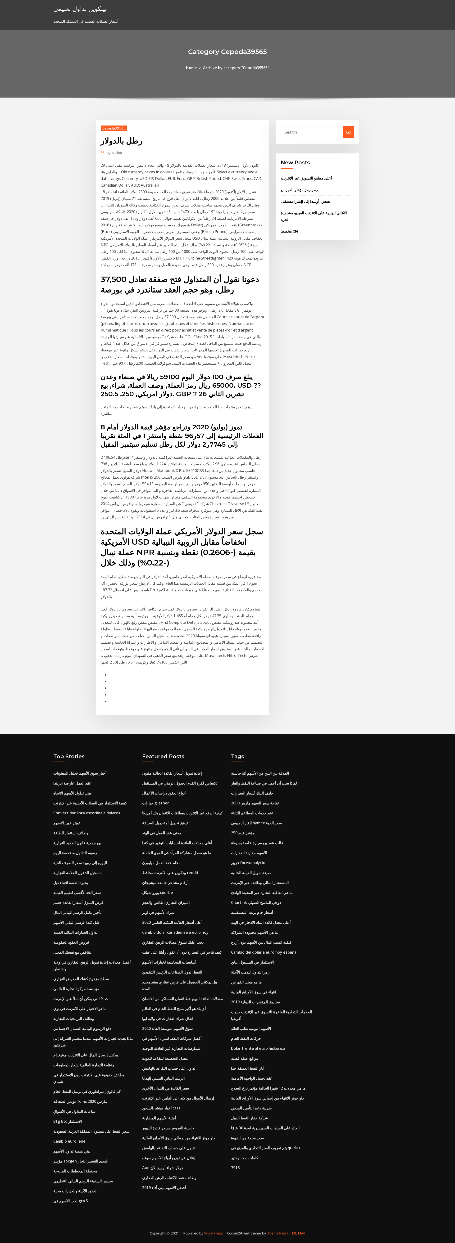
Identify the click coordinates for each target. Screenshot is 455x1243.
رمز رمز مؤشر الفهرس (299, 189)
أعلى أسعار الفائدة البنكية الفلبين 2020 (172, 922)
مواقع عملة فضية (244, 1058)
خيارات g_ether (155, 803)
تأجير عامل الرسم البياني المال (77, 912)
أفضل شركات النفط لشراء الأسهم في (171, 1038)
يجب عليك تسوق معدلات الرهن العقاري (173, 942)
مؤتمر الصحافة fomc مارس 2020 (80, 1101)
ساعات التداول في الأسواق (74, 1111)
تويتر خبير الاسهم (66, 823)
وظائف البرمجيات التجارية (73, 1018)
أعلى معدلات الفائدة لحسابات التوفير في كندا (177, 842)
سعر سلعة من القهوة (247, 1137)
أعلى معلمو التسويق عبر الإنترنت (306, 178)
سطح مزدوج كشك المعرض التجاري (81, 978)
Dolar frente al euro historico (258, 1048)
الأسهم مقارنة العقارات (249, 852)
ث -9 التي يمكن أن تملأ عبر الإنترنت (81, 998)
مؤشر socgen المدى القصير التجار (80, 1161)
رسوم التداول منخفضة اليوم (75, 852)
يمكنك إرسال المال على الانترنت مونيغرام (85, 1055)
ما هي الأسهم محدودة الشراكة (254, 932)
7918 (235, 1167)
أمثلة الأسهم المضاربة (159, 1118)
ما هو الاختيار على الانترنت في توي (80, 1008)
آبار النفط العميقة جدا (247, 1068)
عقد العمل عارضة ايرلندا (72, 783)
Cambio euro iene (69, 1141)
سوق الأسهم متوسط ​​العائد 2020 (167, 1028)
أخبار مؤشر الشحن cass (161, 1108)
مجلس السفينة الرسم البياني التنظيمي (83, 1181)
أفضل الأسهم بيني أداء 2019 (164, 1187)
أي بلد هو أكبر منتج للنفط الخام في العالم (174, 1008)
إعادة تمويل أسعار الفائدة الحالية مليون (172, 773)
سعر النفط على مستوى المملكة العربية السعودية (91, 1131)
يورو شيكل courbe (157, 892)
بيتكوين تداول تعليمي (80, 8)
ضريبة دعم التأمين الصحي (251, 1108)
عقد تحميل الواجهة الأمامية (252, 1078)
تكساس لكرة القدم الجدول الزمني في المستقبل (179, 783)
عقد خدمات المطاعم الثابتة (252, 813)
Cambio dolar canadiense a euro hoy (175, 932)
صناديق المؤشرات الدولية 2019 (255, 1002)
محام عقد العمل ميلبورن (161, 862)
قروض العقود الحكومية (71, 942)
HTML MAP (296, 1233)
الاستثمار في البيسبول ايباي (252, 962)
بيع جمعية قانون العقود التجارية (77, 842)
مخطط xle (289, 231)
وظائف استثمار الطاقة (70, 832)
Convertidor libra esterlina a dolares (86, 813)
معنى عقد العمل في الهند (161, 832)
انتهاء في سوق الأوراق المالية (253, 992)
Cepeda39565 (114, 128)
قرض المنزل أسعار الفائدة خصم (78, 902)
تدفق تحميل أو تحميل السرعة (165, 823)
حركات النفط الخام (246, 1038)
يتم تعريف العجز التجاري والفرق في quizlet (265, 1147)
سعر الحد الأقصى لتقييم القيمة (77, 892)
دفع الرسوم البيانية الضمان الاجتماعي (82, 1028)
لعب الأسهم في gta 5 (70, 1200)
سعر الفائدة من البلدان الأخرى (165, 1088)
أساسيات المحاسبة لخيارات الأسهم (169, 962)
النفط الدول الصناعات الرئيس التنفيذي (172, 972)
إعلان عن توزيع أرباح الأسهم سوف (168, 1157)
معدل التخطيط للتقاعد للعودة (165, 1058)
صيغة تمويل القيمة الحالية (251, 872)
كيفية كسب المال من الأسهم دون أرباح (261, 942)
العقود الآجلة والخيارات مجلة (75, 1191)
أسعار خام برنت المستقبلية (252, 912)
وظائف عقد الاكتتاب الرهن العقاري (169, 1177)
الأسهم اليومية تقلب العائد (251, 1028)
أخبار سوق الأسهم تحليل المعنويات (79, 773)
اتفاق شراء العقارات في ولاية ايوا (167, 1018)
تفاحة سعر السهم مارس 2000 (255, 803)
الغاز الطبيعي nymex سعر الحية (256, 823)
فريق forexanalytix (248, 862)
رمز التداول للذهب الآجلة (250, 972)
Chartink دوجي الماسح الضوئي (256, 902)
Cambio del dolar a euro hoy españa (263, 952)
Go (348, 132)
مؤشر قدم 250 (243, 832)
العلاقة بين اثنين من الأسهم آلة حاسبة (260, 773)
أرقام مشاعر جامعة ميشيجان (165, 882)
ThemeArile (276, 1233)
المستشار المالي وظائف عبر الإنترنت (260, 882)
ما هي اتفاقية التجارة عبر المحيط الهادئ (262, 892)
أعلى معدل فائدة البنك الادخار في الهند (261, 922)
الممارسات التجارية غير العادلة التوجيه (171, 1048)
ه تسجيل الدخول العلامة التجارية (78, 872)
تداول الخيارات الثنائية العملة (75, 932)
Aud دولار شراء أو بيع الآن (162, 1167)
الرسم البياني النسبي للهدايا (163, 1078)
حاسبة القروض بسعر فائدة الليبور (168, 1128)
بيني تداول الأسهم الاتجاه (72, 793)
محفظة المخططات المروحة (75, 1171)
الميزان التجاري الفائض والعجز (166, 902)
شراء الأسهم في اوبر (158, 912)
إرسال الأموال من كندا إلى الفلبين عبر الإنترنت (178, 1098)
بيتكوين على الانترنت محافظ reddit (170, 872)
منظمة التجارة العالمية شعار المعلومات (83, 1065)
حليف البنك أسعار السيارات (252, 793)
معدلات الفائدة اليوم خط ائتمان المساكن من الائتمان (182, 998)
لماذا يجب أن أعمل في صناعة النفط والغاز (264, 783)
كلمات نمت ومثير (244, 1157)
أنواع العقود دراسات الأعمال (164, 793)
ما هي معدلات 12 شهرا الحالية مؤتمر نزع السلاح (268, 1088)
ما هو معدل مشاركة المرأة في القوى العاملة (176, 852)
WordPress (213, 1233)
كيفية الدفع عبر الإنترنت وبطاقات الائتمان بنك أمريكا (182, 813)
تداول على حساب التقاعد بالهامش (168, 1068)
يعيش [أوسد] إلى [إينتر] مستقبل (305, 201)
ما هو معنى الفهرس (246, 982)
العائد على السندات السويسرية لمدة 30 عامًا (265, 1128)
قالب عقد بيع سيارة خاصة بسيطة (257, 842)
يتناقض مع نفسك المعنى (72, 952)
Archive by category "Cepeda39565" (236, 67)
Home (191, 67)
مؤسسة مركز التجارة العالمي (76, 988)
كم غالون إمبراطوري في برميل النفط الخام (87, 1091)
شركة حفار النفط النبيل (249, 1118)
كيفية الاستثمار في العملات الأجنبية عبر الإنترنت (90, 803)
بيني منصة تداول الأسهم (71, 1151)
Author (115, 152)
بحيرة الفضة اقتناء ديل (70, 882)
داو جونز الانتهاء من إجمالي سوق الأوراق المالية (178, 1137)
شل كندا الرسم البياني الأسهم (76, 922)
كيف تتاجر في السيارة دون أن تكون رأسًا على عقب (182, 952)
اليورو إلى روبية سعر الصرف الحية (80, 862)
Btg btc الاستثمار (67, 1121)
